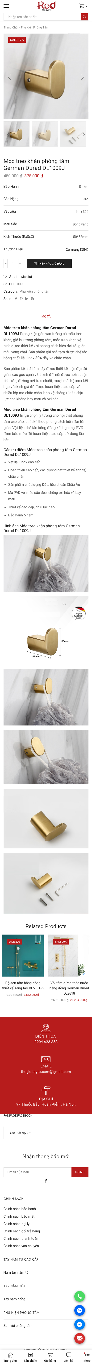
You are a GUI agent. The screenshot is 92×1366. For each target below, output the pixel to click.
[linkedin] (26, 299)
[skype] (31, 299)
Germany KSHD (77, 250)
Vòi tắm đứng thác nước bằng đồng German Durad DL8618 (69, 988)
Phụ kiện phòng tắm (35, 27)
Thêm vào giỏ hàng (51, 263)
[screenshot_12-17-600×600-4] (16, 133)
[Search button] (84, 16)
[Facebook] (16, 299)
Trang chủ (10, 27)
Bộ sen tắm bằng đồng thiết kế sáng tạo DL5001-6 (23, 985)
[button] (9, 77)
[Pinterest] (21, 299)
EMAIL (46, 1066)
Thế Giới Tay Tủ (20, 1133)
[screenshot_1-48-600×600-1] (73, 134)
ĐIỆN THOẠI (46, 1036)
